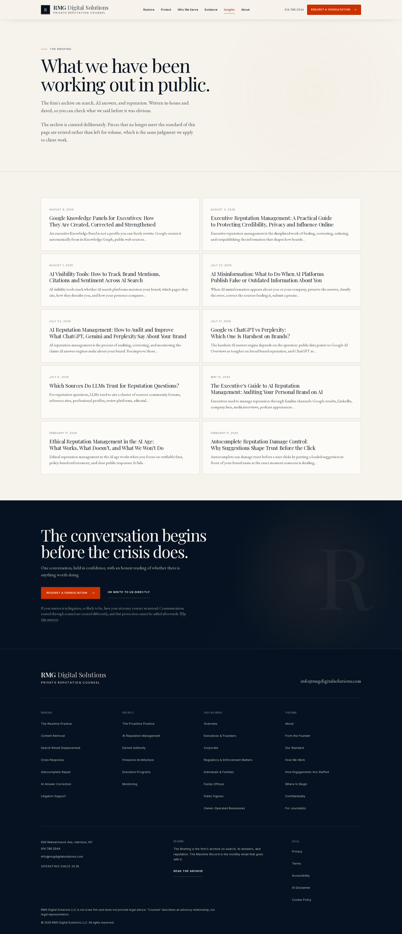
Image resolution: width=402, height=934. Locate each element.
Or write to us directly (129, 592)
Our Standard (294, 748)
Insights (229, 9)
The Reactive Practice (56, 723)
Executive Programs (136, 772)
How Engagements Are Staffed (307, 772)
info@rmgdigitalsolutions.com (331, 681)
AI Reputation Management (141, 735)
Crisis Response (52, 760)
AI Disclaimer (301, 887)
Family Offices (214, 784)
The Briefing (183, 849)
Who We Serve (188, 9)
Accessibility (301, 875)
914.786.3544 (294, 9)
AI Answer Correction (56, 784)
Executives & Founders (220, 735)
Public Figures (214, 796)
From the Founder (297, 735)
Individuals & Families (219, 772)
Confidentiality (295, 796)
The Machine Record (205, 854)
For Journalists (295, 808)
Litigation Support (53, 796)
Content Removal (53, 735)
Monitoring (129, 784)
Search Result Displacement (60, 748)
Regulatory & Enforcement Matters (228, 760)
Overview (210, 723)
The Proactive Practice (138, 723)
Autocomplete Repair (56, 772)
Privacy (297, 851)
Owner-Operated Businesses (224, 808)
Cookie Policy (301, 899)
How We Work (295, 760)
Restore (148, 9)
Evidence (211, 9)
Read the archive (188, 871)
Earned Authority (134, 748)
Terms (296, 863)
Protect (166, 9)
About (245, 9)
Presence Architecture (138, 760)
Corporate (211, 748)
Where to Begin (296, 784)
